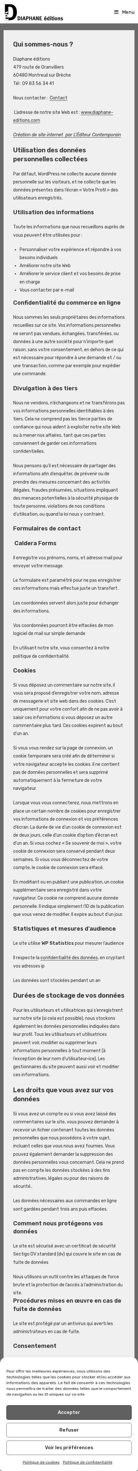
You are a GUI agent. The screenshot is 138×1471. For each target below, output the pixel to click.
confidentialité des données (69, 957)
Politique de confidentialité (87, 1462)
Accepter (69, 1412)
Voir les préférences (69, 1447)
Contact (58, 98)
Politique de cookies (41, 1462)
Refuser (69, 1430)
